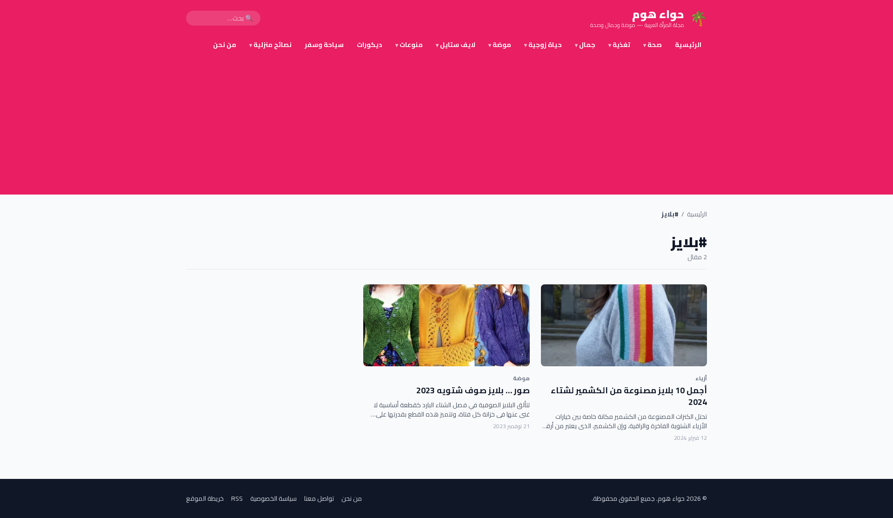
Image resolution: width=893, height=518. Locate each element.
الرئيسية (688, 45)
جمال (585, 45)
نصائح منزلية (270, 45)
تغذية (619, 45)
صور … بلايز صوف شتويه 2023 (473, 390)
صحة (652, 45)
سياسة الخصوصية (273, 498)
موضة (499, 45)
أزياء (701, 378)
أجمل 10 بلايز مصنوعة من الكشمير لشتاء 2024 (629, 396)
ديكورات (369, 45)
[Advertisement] (446, 125)
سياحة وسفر (324, 45)
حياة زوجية (543, 45)
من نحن (224, 45)
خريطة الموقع (205, 498)
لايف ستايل (455, 45)
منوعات (409, 45)
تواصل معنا (319, 498)
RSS (237, 498)
